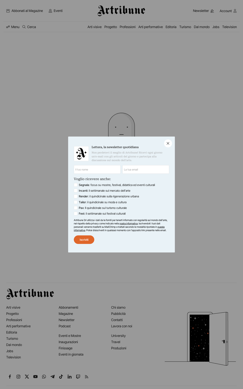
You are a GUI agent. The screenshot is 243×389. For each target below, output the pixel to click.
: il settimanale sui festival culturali (102, 213)
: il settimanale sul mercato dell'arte (104, 190)
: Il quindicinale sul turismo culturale (103, 208)
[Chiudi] (168, 143)
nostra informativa (129, 223)
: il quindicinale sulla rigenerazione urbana (109, 196)
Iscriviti (84, 239)
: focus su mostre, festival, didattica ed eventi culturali (117, 185)
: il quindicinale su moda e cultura (102, 202)
